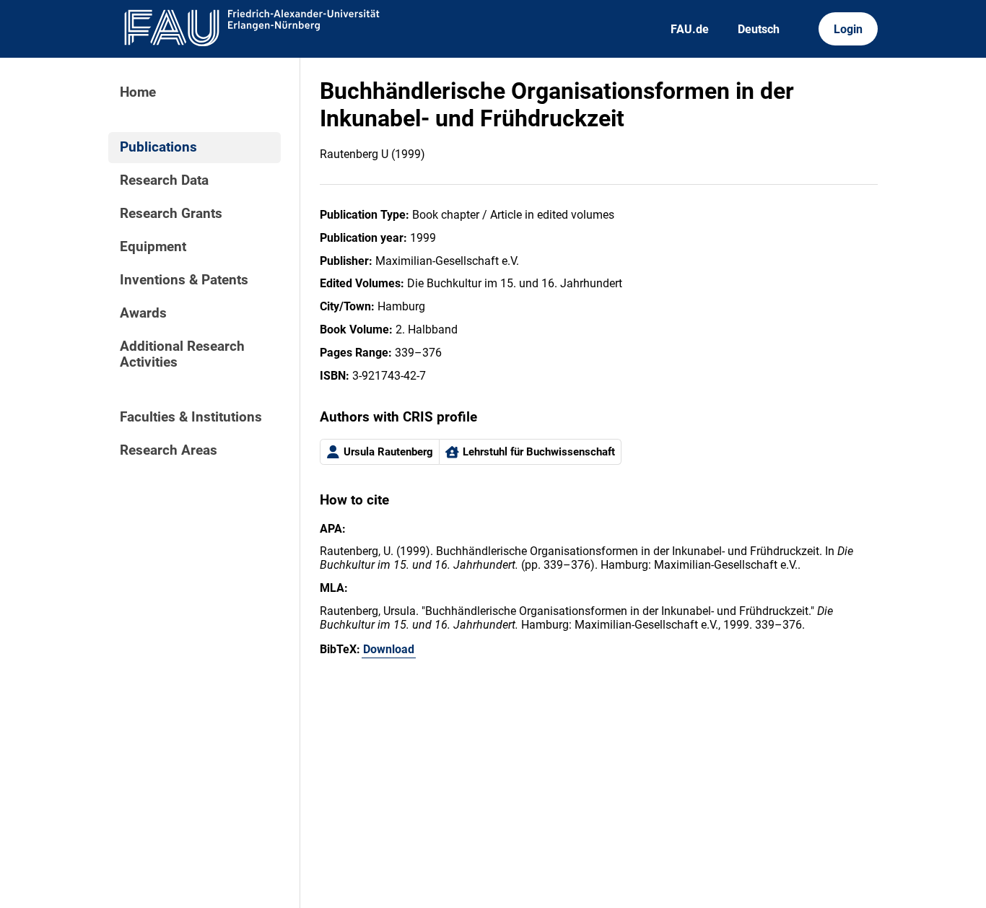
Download (388, 649)
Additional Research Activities (182, 354)
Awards (143, 313)
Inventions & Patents (184, 280)
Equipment (153, 247)
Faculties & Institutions (191, 417)
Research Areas (168, 450)
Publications (158, 147)
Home (138, 92)
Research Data (164, 180)
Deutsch (759, 29)
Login (848, 29)
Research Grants (171, 214)
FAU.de (690, 29)
